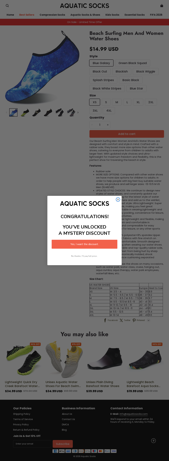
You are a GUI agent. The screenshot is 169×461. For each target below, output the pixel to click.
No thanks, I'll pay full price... (84, 256)
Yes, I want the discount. (84, 244)
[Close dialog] (118, 199)
